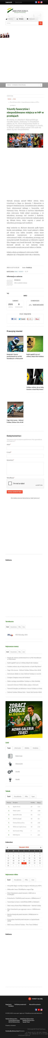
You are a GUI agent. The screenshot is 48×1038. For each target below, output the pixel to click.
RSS (41, 2)
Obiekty (27, 748)
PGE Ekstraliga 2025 (22, 635)
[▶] (39, 847)
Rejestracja (18, 2)
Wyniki (18, 779)
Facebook (36, 2)
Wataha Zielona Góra (28, 1020)
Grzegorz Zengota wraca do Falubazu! (18, 677)
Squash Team (26, 1022)
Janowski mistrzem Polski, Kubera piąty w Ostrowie (22, 685)
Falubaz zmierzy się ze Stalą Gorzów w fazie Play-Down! (24, 666)
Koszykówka (14, 627)
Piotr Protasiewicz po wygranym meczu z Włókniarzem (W (23, 910)
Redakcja (29, 267)
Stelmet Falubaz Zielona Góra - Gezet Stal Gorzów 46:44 (24, 692)
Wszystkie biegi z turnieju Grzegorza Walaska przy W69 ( (24, 886)
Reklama (10, 19)
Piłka (19, 627)
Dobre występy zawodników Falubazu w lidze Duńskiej (23, 681)
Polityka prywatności (20, 1004)
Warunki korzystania (34, 1004)
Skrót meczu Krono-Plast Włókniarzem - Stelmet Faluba (24, 905)
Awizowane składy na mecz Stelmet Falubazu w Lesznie (24, 674)
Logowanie (9, 2)
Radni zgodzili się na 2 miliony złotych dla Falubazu (22, 663)
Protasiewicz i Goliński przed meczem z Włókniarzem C (24, 898)
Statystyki (32, 19)
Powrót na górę (37, 999)
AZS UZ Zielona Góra (14, 1022)
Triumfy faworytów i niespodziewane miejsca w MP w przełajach (25, 113)
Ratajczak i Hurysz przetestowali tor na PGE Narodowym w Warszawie (15, 356)
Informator (17, 748)
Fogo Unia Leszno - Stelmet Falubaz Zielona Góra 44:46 (24, 670)
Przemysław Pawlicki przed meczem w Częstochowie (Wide (23, 920)
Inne (24, 627)
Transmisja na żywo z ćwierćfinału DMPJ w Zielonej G (23, 902)
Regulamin (9, 1004)
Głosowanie (19, 764)
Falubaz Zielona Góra (11, 1019)
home (9, 99)
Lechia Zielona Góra (14, 1020)
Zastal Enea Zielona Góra (27, 1019)
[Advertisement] (24, 57)
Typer (9, 748)
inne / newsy (19, 271)
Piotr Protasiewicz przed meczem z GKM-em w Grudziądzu (21, 893)
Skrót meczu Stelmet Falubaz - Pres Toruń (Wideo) (22, 925)
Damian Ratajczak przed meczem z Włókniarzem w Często (22, 915)
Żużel (7, 627)
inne (14, 99)
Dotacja (21, 19)
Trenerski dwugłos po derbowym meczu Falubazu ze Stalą (24, 688)
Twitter (39, 2)
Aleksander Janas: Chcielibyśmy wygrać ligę (20, 889)
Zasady (18, 772)
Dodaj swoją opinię (38, 305)
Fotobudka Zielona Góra (12, 1031)
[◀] (8, 847)
